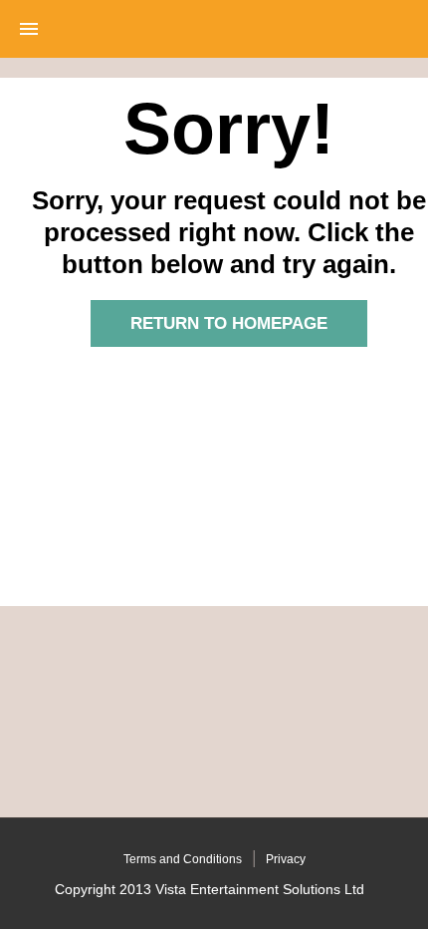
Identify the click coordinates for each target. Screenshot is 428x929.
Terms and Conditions (182, 859)
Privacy (286, 859)
